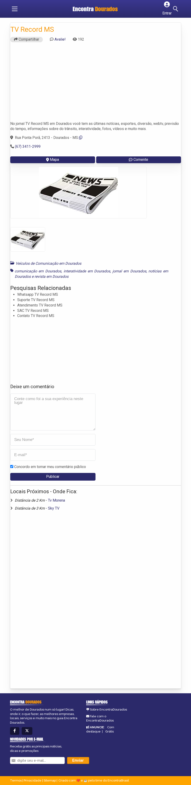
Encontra (95, 8)
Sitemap (50, 780)
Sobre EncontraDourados (108, 709)
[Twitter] (27, 731)
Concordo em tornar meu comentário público (50, 467)
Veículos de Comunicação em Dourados (48, 263)
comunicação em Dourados (38, 271)
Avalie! (60, 39)
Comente (140, 159)
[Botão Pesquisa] (176, 8)
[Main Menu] (14, 9)
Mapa (54, 159)
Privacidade (32, 780)
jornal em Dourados (129, 271)
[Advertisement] (95, 83)
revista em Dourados (51, 276)
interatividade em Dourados (87, 271)
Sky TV (53, 508)
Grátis (109, 731)
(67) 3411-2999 (28, 146)
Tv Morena (56, 500)
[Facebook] (14, 731)
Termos (16, 780)
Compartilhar (28, 39)
